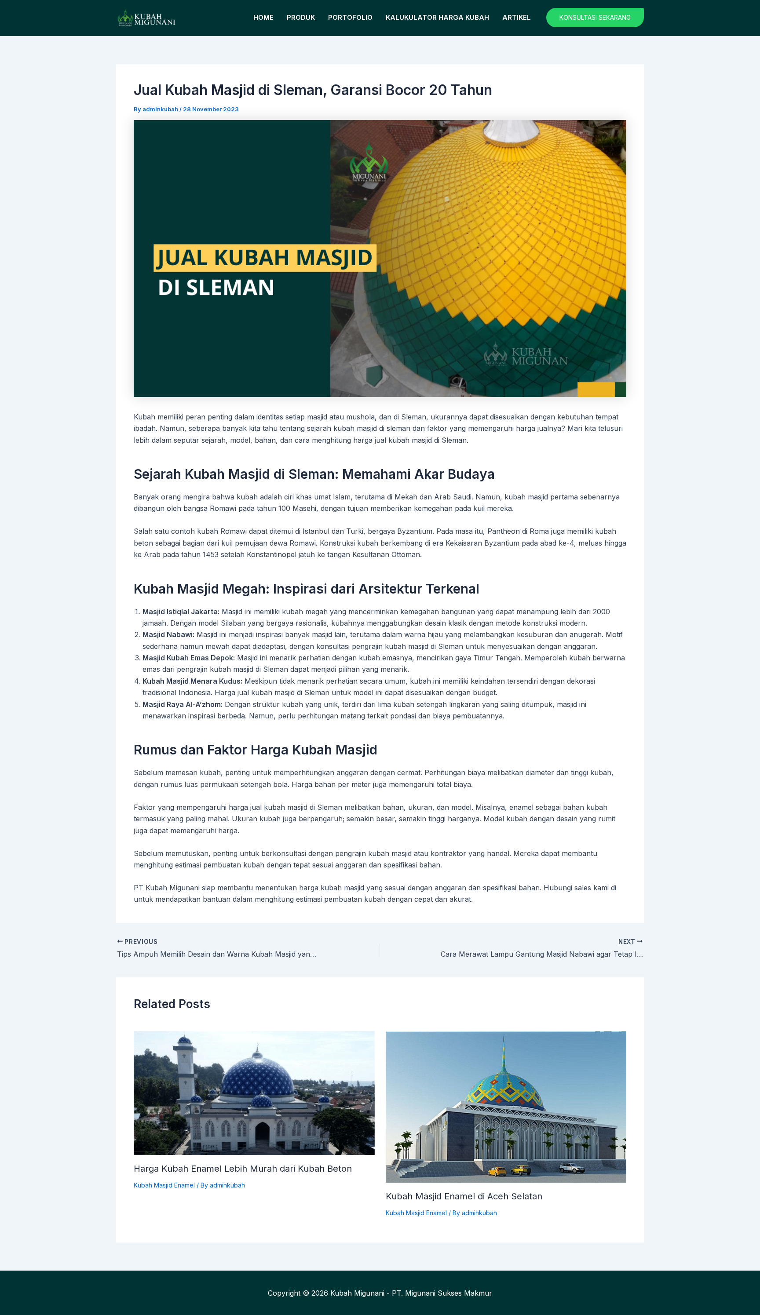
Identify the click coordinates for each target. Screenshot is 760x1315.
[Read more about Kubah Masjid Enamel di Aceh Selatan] (506, 1106)
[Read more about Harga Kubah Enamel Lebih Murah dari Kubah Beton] (254, 1092)
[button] (595, 17)
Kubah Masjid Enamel (164, 1185)
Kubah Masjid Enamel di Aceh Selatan (464, 1196)
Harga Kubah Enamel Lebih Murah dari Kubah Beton (243, 1168)
